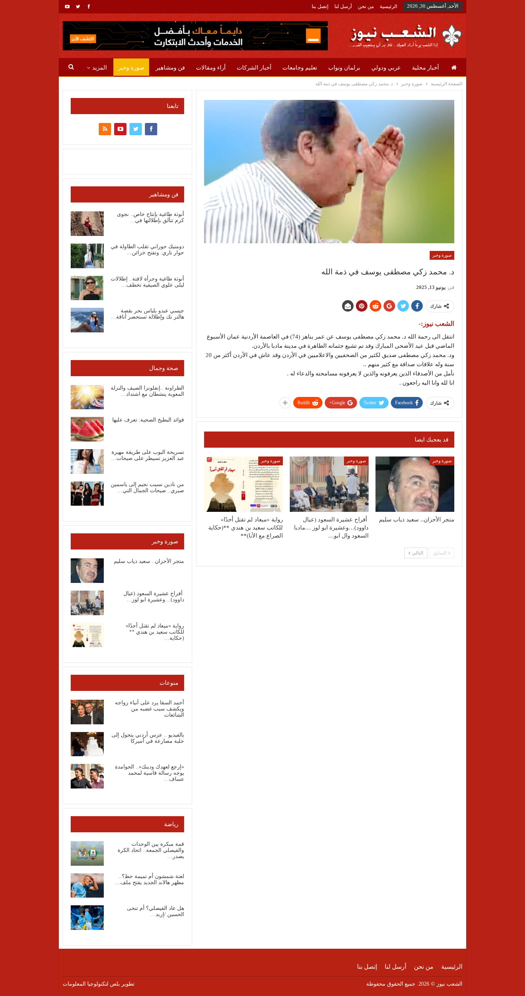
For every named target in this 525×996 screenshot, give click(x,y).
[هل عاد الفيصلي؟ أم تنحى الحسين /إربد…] (87, 917)
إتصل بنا (320, 6)
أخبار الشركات (254, 68)
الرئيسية (388, 6)
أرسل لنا (343, 6)
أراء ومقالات (211, 68)
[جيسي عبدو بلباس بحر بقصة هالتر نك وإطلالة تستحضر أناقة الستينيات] (87, 320)
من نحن (366, 6)
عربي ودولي (386, 68)
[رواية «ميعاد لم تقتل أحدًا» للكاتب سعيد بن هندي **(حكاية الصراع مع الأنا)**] (243, 484)
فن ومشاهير (170, 68)
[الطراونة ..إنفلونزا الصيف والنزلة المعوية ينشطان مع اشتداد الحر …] (87, 397)
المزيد (99, 68)
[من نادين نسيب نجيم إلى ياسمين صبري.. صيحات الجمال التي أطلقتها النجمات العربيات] (87, 493)
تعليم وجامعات (299, 68)
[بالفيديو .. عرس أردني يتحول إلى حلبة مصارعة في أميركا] (87, 744)
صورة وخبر (131, 68)
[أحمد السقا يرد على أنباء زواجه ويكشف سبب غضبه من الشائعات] (87, 712)
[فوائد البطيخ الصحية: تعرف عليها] (87, 429)
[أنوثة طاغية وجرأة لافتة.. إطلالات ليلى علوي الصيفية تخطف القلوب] (87, 288)
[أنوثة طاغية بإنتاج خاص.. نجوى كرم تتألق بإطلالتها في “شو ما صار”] (87, 223)
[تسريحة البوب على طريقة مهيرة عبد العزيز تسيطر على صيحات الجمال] (87, 461)
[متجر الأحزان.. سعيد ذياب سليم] (414, 484)
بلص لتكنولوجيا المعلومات (91, 984)
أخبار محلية (425, 68)
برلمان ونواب (344, 68)
